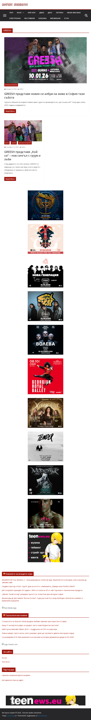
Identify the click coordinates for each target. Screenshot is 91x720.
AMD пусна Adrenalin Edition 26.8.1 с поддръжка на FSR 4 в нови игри (29, 629)
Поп (11, 12)
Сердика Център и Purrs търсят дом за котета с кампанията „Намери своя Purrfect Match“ (38, 586)
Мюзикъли (55, 18)
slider (14, 143)
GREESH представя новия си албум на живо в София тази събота (44, 95)
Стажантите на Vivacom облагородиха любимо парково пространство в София (34, 621)
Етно (66, 18)
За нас (4, 658)
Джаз (41, 12)
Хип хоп (31, 12)
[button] (22, 12)
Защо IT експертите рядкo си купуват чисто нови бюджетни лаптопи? (30, 625)
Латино (59, 12)
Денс (50, 12)
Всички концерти (11, 85)
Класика (42, 18)
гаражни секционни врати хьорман (16, 675)
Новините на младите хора (18, 574)
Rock (19, 12)
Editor (21, 89)
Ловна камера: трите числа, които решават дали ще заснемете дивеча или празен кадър (38, 633)
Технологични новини (16, 615)
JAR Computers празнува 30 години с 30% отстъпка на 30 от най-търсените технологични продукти (42, 590)
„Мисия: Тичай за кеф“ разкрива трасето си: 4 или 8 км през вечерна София (32, 594)
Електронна (14, 18)
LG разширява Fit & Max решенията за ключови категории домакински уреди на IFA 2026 (38, 637)
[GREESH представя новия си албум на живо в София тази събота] (45, 60)
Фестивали (29, 18)
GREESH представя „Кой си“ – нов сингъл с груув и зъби (22, 155)
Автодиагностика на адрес (12, 680)
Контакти (6, 662)
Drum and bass (74, 12)
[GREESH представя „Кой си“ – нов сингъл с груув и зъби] (23, 130)
